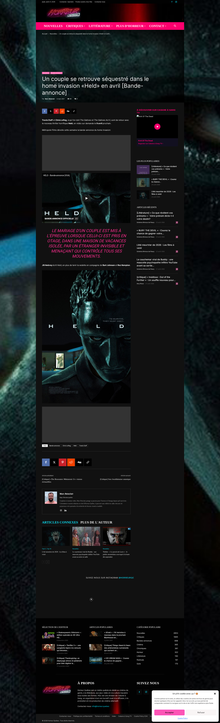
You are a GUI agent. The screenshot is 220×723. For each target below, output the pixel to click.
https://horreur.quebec (66, 497)
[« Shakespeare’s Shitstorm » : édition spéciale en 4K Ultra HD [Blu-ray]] (48, 634)
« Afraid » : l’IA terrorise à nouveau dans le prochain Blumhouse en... (115, 635)
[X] (50, 111)
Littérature (100, 26)
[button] (215, 693)
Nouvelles (53, 26)
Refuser (201, 712)
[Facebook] (172, 2)
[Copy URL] (73, 111)
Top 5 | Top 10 (46, 549)
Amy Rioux (140, 283)
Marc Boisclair (50, 99)
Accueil (44, 34)
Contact (156, 26)
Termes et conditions (102, 716)
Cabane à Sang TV (125, 716)
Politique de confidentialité (82, 716)
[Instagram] (176, 2)
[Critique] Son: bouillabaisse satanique (115, 479)
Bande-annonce (54, 446)
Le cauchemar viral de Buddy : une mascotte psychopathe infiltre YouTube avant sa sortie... (157, 262)
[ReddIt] (62, 111)
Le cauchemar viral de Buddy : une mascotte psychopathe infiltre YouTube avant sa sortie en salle (86, 554)
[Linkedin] (66, 510)
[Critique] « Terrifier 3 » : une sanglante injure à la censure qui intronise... (69, 647)
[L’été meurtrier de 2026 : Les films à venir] (56, 536)
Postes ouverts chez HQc (83, 2)
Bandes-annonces (56, 73)
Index (114, 716)
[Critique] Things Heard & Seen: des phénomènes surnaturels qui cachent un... (117, 647)
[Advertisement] (86, 153)
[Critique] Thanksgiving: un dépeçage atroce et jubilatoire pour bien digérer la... (69, 660)
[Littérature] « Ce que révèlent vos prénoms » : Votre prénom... (164, 169)
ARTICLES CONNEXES (60, 522)
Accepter (169, 712)
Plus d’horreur (129, 26)
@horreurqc (126, 577)
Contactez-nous (100, 2)
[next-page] (47, 562)
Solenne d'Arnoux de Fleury (145, 222)
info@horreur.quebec (100, 706)
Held (75, 446)
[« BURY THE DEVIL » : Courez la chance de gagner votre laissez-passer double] (143, 182)
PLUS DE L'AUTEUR (96, 522)
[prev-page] (43, 562)
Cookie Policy (183, 718)
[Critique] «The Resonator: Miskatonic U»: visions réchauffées (62, 480)
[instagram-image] (54, 599)
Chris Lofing (67, 446)
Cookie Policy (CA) (141, 716)
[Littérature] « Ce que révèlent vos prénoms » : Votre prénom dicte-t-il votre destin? (155, 216)
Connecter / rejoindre (66, 2)
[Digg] (68, 111)
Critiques (74, 26)
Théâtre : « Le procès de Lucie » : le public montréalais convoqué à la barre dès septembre (116, 554)
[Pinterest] (56, 111)
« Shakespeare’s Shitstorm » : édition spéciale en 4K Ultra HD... (69, 635)
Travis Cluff (83, 446)
